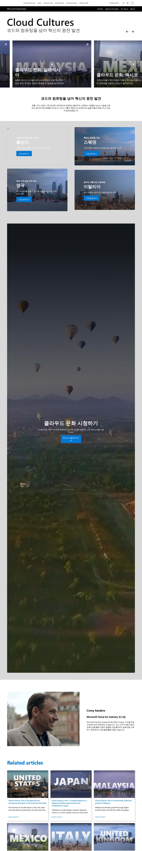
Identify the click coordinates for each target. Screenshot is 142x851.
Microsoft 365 (59, 3)
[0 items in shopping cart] (127, 2)
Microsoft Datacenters (16, 8)
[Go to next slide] (132, 31)
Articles (100, 9)
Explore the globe (112, 9)
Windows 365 (84, 3)
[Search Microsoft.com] (123, 2)
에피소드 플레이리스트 (71, 439)
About (132, 9)
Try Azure (124, 9)
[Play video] (46, 64)
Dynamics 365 (48, 3)
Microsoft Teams (71, 3)
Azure (39, 3)
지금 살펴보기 (24, 153)
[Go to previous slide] (127, 31)
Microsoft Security (29, 3)
